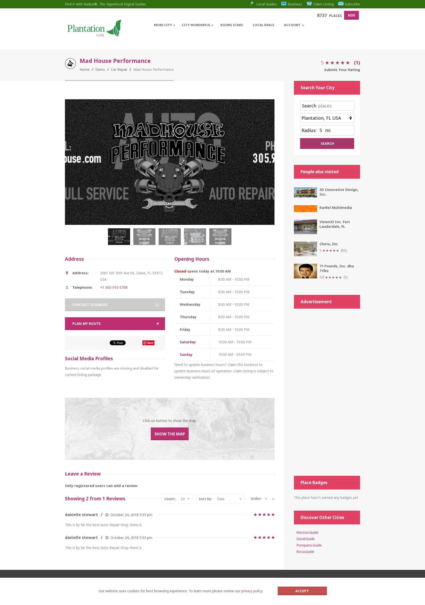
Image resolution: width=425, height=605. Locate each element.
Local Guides (266, 4)
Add (351, 15)
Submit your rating (342, 70)
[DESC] (266, 499)
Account (292, 25)
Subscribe (352, 4)
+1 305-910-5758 (113, 287)
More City (163, 25)
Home (85, 69)
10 (183, 499)
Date (221, 499)
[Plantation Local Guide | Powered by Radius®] (94, 34)
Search (309, 106)
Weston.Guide (307, 532)
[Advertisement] (327, 392)
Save (150, 343)
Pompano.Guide (309, 545)
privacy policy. (252, 591)
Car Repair (119, 69)
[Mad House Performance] (120, 239)
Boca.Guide (305, 551)
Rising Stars (231, 25)
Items (100, 69)
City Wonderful (196, 25)
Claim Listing (323, 4)
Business (295, 4)
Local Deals (263, 25)
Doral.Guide (305, 538)
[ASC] (273, 499)
